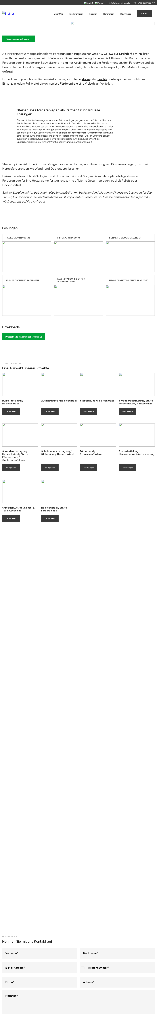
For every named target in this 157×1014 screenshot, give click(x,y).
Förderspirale (69, 83)
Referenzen (108, 13)
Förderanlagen (76, 13)
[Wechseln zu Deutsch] (100, 3)
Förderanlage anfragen (17, 39)
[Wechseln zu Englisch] (89, 3)
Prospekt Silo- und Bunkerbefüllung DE (23, 336)
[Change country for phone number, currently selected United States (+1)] (83, 967)
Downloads (125, 13)
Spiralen (93, 13)
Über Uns (58, 13)
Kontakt (144, 13)
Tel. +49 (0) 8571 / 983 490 (144, 3)
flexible (102, 79)
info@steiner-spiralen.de (119, 3)
